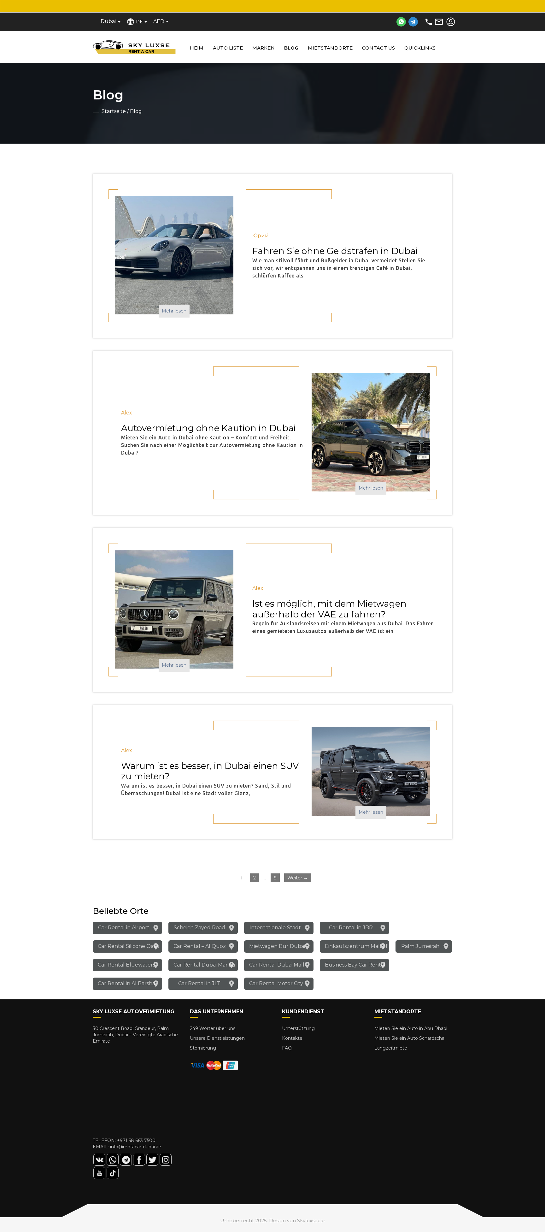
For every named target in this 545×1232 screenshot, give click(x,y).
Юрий (260, 236)
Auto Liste (228, 48)
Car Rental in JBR (351, 928)
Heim (196, 48)
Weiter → (297, 878)
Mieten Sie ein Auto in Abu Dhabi (410, 1028)
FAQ (287, 1048)
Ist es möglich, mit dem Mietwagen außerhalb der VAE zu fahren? (329, 609)
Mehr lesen (174, 311)
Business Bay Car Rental (355, 965)
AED (158, 21)
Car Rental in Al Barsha (126, 983)
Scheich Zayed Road (199, 928)
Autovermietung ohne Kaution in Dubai (208, 428)
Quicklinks (420, 48)
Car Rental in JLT (199, 983)
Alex (126, 413)
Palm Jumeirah (420, 946)
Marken (263, 48)
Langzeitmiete (390, 1048)
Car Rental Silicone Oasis (128, 946)
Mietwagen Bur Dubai (277, 946)
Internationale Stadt (275, 928)
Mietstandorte (330, 48)
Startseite (114, 111)
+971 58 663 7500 (136, 1140)
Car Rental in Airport (123, 928)
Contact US (378, 48)
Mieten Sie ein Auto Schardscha (409, 1038)
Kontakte (292, 1038)
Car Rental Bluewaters (126, 965)
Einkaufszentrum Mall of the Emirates (357, 946)
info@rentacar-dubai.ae (135, 1147)
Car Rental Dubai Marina (204, 965)
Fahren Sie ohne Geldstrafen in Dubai (335, 251)
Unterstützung (298, 1028)
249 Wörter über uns (212, 1028)
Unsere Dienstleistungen (217, 1038)
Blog (291, 48)
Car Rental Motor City (276, 983)
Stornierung (203, 1048)
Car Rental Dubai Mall (276, 965)
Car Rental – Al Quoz (199, 946)
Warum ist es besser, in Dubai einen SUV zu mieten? (210, 771)
